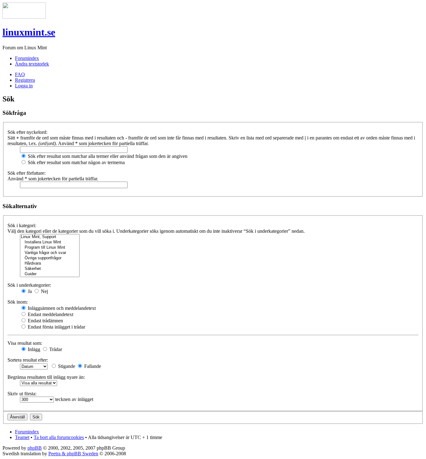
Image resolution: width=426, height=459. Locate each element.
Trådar (55, 349)
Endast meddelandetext (50, 314)
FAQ (20, 74)
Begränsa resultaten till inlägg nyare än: (46, 377)
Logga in (24, 85)
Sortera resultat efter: (27, 360)
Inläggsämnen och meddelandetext (61, 308)
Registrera (25, 80)
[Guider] (49, 274)
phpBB (34, 448)
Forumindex (27, 58)
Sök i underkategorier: (29, 285)
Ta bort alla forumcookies (59, 437)
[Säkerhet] (49, 268)
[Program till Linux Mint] (49, 247)
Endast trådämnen (45, 320)
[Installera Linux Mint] (49, 242)
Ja (29, 291)
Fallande (92, 366)
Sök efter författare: (26, 173)
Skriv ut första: (21, 393)
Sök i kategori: (21, 225)
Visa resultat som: (24, 343)
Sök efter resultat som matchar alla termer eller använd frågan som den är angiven (107, 156)
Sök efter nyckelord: (27, 132)
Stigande (66, 366)
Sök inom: (17, 302)
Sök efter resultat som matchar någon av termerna (76, 162)
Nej (44, 291)
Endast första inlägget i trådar (56, 327)
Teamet (22, 437)
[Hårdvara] (49, 263)
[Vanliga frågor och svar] (49, 253)
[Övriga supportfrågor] (49, 258)
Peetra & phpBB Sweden (73, 453)
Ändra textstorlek (32, 63)
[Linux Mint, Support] (49, 237)
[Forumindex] (24, 17)
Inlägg (33, 349)
